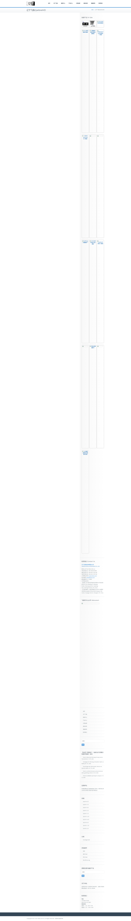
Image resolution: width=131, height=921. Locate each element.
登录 (84, 851)
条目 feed (85, 854)
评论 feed (85, 857)
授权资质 (86, 3)
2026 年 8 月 (86, 801)
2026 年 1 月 (86, 813)
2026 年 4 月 (86, 807)
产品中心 (71, 3)
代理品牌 (78, 3)
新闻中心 (63, 3)
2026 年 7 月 (86, 804)
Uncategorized (86, 839)
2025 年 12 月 (86, 816)
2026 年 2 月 (86, 810)
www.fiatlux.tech (93, 575)
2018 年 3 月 (86, 828)
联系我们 (101, 3)
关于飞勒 (56, 3)
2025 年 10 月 (86, 819)
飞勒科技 (57, 918)
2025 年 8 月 (86, 822)
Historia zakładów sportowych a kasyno (92, 775)
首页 (49, 3)
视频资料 (93, 3)
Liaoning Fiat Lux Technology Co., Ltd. (91, 566)
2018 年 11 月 (86, 825)
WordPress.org (86, 860)
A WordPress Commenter (88, 788)
